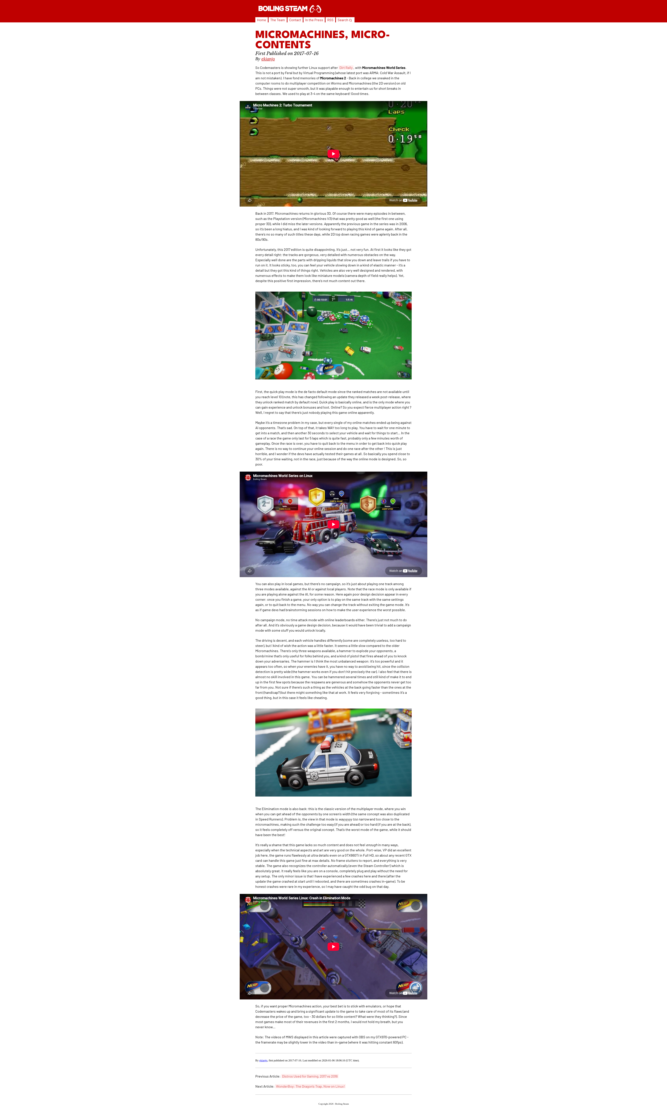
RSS (330, 20)
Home (261, 20)
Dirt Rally (346, 67)
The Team (277, 20)
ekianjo (268, 58)
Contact (295, 20)
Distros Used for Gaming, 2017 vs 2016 (310, 1076)
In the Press (314, 20)
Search (343, 20)
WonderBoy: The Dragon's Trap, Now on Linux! (310, 1086)
